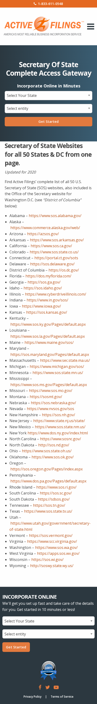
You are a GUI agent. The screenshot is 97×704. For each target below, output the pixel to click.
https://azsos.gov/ (43, 233)
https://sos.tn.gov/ (49, 505)
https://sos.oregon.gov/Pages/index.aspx (46, 469)
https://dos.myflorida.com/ (48, 276)
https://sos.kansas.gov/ (46, 312)
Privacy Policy (32, 697)
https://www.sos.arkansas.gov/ (57, 240)
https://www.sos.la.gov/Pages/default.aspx (47, 336)
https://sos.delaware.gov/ (52, 264)
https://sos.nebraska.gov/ (53, 402)
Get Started (48, 121)
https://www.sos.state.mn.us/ (57, 372)
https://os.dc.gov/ (63, 270)
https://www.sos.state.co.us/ (54, 252)
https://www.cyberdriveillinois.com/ (55, 294)
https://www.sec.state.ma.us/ (65, 360)
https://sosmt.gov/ (46, 396)
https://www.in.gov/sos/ (47, 300)
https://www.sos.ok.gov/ (53, 457)
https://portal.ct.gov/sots (56, 257)
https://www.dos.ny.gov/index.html (58, 433)
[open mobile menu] (90, 26)
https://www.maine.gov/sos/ (49, 342)
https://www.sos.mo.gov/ (50, 390)
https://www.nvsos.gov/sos (50, 408)
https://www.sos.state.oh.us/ (47, 450)
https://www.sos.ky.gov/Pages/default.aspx (48, 324)
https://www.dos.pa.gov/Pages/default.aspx (48, 481)
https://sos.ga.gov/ (44, 282)
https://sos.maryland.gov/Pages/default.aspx (49, 354)
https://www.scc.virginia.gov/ (52, 541)
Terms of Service (62, 697)
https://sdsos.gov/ (54, 499)
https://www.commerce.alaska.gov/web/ (45, 227)
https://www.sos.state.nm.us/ (60, 426)
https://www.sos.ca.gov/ (51, 245)
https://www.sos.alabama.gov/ (55, 215)
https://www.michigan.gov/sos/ (57, 366)
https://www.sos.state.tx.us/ (48, 511)
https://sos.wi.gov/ (47, 559)
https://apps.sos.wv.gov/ (58, 553)
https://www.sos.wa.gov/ (56, 547)
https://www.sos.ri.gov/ (56, 487)
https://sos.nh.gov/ (58, 414)
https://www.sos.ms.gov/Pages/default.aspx (48, 384)
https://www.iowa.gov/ (41, 306)
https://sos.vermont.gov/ (51, 535)
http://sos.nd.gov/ (53, 445)
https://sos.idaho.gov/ (43, 288)
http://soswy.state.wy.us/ (51, 565)
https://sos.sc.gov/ (56, 493)
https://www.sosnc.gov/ (60, 438)
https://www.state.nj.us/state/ (59, 420)
